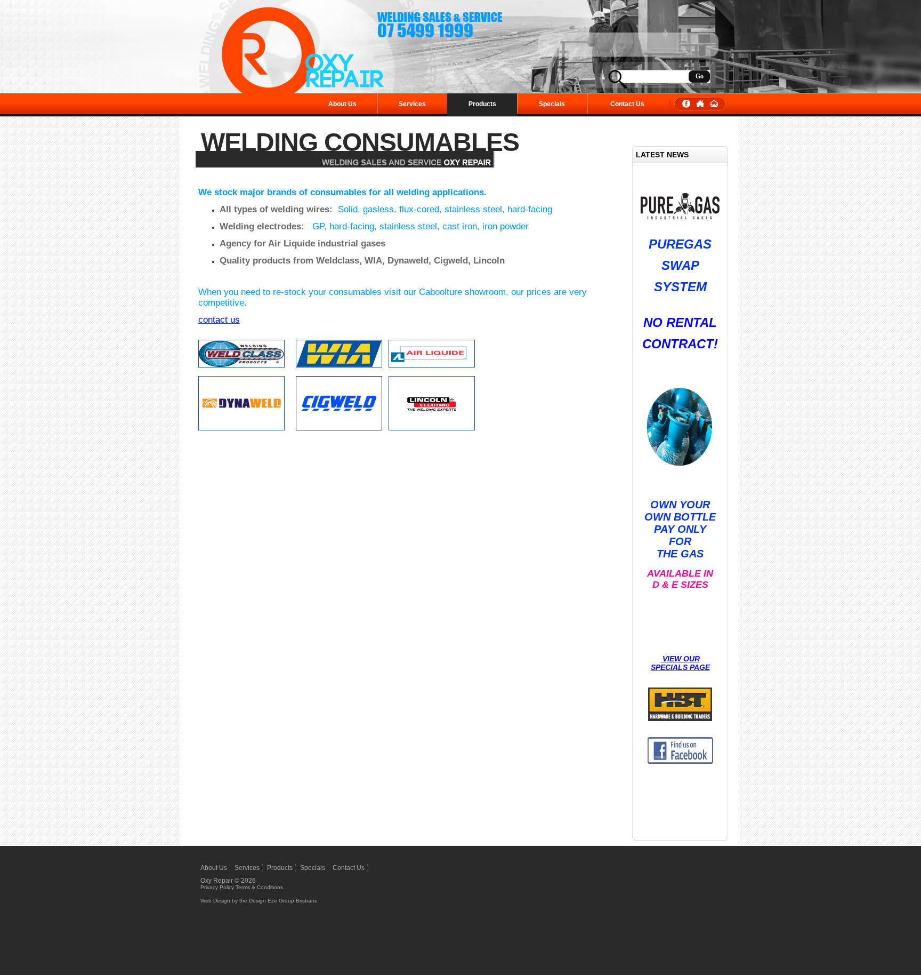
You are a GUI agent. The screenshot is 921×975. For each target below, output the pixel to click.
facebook (686, 104)
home (700, 104)
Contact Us (627, 104)
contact (714, 104)
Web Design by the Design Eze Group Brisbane (259, 901)
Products (482, 104)
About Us (342, 104)
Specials (552, 104)
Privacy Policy (217, 887)
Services (412, 104)
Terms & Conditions (259, 887)
